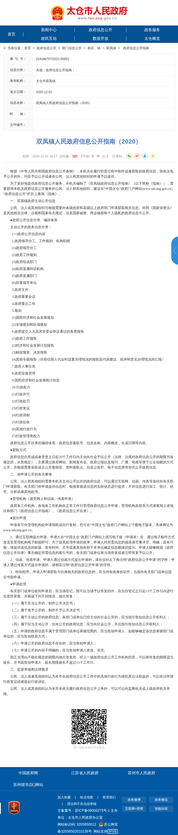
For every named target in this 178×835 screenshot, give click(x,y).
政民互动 (49, 38)
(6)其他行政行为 (23, 429)
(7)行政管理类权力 (25, 436)
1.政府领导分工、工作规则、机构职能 (40, 241)
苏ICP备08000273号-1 (92, 810)
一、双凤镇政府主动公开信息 (32, 201)
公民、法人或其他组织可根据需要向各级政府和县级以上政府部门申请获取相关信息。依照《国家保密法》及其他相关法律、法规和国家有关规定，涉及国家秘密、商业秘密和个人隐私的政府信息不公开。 (88, 210)
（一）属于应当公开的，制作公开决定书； (43, 603)
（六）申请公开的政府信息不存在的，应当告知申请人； (53, 643)
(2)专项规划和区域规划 (28, 324)
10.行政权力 (20, 387)
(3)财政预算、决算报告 (28, 352)
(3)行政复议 (20, 408)
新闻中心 (49, 30)
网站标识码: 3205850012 (88, 828)
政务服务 (152, 30)
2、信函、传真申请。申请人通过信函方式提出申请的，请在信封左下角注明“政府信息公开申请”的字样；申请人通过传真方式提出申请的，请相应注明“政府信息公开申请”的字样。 (89, 562)
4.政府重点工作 (22, 303)
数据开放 (100, 38)
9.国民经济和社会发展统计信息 (35, 380)
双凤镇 (111, 48)
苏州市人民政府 (141, 773)
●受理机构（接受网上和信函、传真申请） (42, 499)
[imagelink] (89, 12)
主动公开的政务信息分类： (31, 227)
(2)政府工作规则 (23, 255)
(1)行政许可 (20, 394)
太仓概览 (152, 38)
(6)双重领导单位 (23, 283)
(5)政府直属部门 (23, 276)
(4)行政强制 (20, 415)
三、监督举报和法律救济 (29, 669)
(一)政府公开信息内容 (27, 234)
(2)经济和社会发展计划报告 (32, 345)
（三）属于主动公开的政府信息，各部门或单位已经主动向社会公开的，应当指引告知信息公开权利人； (90, 617)
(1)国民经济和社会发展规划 (32, 317)
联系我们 (109, 797)
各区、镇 (94, 48)
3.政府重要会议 (22, 297)
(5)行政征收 (20, 422)
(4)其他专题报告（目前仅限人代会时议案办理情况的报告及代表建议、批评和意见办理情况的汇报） (87, 359)
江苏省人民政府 (85, 773)
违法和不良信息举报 (81, 804)
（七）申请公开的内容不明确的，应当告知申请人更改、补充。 (58, 650)
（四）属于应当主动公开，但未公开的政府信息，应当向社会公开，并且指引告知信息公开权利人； (86, 624)
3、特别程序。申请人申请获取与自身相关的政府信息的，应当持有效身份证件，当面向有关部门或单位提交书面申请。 (87, 574)
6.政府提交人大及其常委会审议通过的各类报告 (47, 331)
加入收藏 (64, 797)
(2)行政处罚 (20, 401)
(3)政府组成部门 (23, 262)
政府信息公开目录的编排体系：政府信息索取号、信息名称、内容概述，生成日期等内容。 (79, 443)
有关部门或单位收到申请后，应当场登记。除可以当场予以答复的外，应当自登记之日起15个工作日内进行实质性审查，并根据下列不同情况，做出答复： (88, 593)
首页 (11, 34)
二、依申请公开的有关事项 (31, 474)
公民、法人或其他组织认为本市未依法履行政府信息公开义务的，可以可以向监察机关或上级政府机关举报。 (86, 691)
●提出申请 (18, 518)
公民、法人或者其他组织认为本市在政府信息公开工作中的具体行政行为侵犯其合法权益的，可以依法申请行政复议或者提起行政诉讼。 (88, 679)
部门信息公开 (72, 48)
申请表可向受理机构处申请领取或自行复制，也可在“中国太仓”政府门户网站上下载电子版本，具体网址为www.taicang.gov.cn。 (88, 527)
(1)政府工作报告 (23, 338)
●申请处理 (18, 584)
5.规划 (15, 310)
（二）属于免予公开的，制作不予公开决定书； (46, 610)
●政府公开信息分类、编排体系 (34, 220)
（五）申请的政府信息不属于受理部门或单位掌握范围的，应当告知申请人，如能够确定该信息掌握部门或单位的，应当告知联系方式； (88, 633)
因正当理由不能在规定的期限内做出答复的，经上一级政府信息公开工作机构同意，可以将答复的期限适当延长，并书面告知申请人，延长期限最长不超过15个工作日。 (88, 659)
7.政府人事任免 (22, 366)
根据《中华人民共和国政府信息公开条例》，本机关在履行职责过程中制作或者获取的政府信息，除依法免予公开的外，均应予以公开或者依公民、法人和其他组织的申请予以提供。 (88, 173)
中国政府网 (28, 773)
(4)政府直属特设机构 (27, 269)
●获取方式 (18, 450)
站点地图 (86, 797)
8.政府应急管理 (22, 373)
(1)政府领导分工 (23, 248)
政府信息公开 (100, 30)
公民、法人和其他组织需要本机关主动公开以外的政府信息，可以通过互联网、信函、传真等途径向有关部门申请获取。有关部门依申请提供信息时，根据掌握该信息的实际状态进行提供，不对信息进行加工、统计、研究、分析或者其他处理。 (88, 486)
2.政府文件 (19, 290)
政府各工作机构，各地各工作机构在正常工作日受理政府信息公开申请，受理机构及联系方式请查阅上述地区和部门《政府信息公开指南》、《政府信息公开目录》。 (88, 508)
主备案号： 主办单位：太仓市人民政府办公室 (88, 814)
